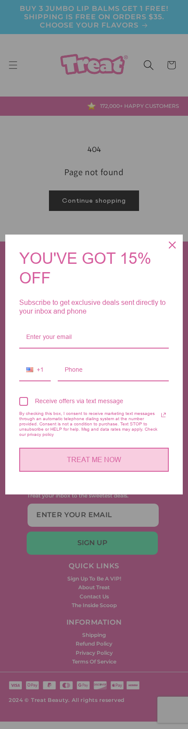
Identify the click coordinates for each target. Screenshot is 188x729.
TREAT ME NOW (94, 459)
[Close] (172, 245)
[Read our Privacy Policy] (163, 415)
